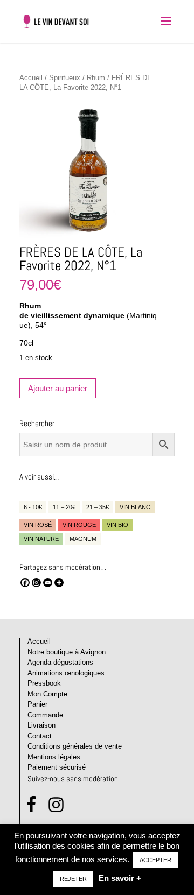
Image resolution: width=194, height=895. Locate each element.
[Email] (47, 582)
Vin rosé (38, 525)
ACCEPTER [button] (155, 860)
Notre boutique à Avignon (66, 652)
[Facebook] (25, 582)
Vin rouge (79, 525)
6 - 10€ (33, 507)
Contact (39, 736)
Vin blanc (135, 507)
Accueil (31, 78)
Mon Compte (47, 694)
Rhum (96, 78)
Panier (37, 704)
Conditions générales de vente (74, 746)
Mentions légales (53, 757)
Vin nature (41, 538)
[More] (59, 582)
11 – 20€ (64, 507)
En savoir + (120, 878)
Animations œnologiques (66, 673)
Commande (45, 715)
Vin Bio (117, 525)
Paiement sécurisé (56, 767)
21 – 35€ (97, 507)
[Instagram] (36, 582)
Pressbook (44, 683)
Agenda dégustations (60, 662)
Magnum (83, 538)
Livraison (41, 725)
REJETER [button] (73, 879)
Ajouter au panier (57, 388)
